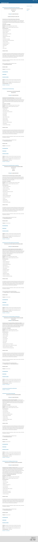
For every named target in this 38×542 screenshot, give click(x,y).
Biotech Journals (5, 2)
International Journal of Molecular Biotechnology (8, 393)
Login (36, 0)
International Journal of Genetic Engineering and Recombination (10, 242)
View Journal (4, 161)
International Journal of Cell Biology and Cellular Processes (10, 461)
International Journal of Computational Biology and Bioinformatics (11, 316)
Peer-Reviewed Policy (5, 71)
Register (34, 0)
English (27, 10)
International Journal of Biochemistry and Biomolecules (9, 388)
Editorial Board (4, 74)
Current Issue (7, 161)
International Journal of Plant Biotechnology (8, 88)
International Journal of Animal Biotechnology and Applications (10, 165)
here (10, 95)
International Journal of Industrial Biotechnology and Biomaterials (10, 7)
